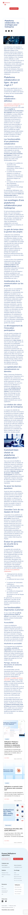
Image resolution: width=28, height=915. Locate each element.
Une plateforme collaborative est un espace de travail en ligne (14, 105)
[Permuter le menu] (5, 4)
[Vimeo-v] (6, 901)
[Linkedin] (2, 901)
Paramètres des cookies (8, 909)
